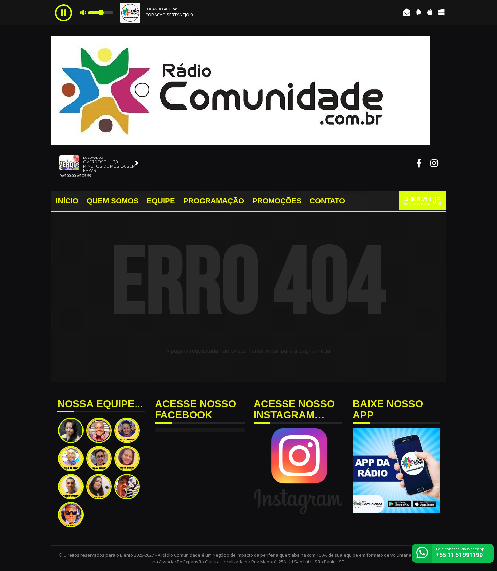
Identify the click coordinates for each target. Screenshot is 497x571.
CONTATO (327, 201)
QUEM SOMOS (113, 201)
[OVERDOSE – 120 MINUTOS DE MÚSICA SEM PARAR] (137, 163)
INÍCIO (67, 201)
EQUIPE (161, 201)
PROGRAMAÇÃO (213, 201)
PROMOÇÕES (277, 201)
